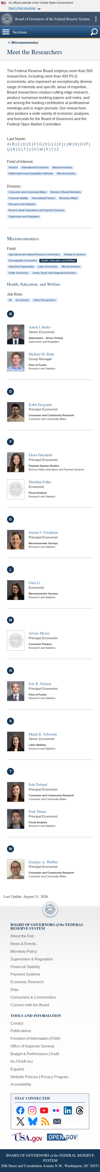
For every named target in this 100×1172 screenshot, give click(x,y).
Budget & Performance (29, 1054)
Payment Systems (25, 974)
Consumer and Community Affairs (28, 192)
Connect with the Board (29, 1005)
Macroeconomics (62, 167)
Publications (20, 1031)
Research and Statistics (22, 204)
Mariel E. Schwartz (43, 734)
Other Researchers (44, 300)
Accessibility (20, 1084)
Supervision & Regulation (31, 959)
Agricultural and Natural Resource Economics (34, 254)
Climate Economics (75, 254)
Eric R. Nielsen (40, 683)
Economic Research (27, 982)
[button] (7, 19)
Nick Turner (37, 811)
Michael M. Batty (41, 353)
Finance (13, 167)
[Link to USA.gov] (28, 1137)
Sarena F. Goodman (43, 532)
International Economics (35, 167)
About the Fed (22, 936)
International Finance (43, 198)
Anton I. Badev (40, 326)
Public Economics (19, 272)
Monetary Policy (23, 951)
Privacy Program (54, 1077)
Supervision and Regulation (24, 216)
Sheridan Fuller (40, 481)
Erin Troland (38, 784)
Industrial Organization (21, 266)
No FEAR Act (21, 1062)
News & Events (23, 944)
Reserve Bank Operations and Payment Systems (36, 210)
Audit (54, 1054)
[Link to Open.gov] (65, 1137)
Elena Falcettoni (40, 454)
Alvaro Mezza (39, 633)
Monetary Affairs (68, 198)
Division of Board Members (65, 192)
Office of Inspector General (32, 1046)
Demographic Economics (23, 260)
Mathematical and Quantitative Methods (31, 173)
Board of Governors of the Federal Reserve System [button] (52, 18)
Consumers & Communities (33, 997)
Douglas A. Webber (43, 861)
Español (17, 1069)
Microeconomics (24, 42)
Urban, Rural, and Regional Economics (54, 272)
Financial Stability (18, 198)
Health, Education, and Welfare (58, 260)
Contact (16, 1023)
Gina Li (34, 582)
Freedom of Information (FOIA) (35, 1038)
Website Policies (24, 1077)
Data (14, 990)
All (10, 300)
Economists (22, 300)
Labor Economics (48, 266)
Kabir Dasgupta (40, 404)
